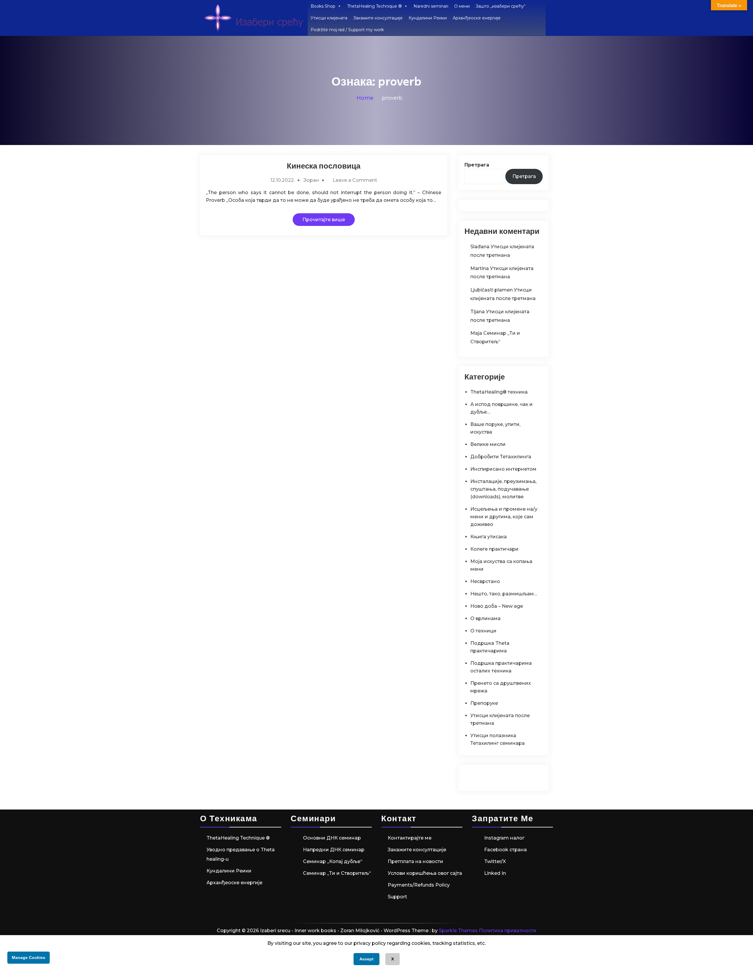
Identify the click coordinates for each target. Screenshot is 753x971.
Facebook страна (505, 849)
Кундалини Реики (428, 18)
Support (397, 897)
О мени (462, 6)
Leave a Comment (355, 180)
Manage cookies (28, 957)
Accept (366, 959)
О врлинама (485, 618)
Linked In (495, 873)
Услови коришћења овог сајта (425, 873)
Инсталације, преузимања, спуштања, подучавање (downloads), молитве (503, 489)
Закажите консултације (378, 18)
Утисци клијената (329, 18)
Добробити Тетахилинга (500, 456)
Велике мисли (488, 444)
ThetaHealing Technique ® (374, 6)
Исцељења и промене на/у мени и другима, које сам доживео (503, 516)
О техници (483, 631)
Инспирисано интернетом (503, 469)
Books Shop (323, 6)
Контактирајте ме (410, 838)
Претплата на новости (415, 861)
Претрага (476, 165)
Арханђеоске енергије (477, 18)
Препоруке (484, 703)
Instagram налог (504, 838)
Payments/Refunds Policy (419, 885)
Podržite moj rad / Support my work (347, 29)
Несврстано (485, 581)
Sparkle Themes (458, 930)
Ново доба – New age (496, 606)
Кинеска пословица (323, 166)
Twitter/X (495, 861)
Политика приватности (508, 930)
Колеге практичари (494, 549)
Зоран (311, 180)
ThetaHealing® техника (499, 392)
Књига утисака (488, 536)
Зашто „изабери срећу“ (500, 6)
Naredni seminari (431, 6)
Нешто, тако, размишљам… (503, 594)
